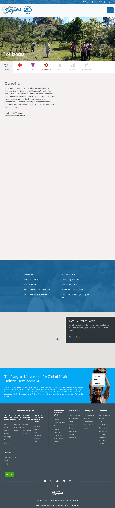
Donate (9, 475)
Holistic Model (103, 425)
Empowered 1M (89, 415)
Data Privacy (75, 506)
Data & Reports (89, 425)
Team (101, 422)
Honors (36, 432)
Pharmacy (37, 439)
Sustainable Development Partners (103, 431)
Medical (6, 430)
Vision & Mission (104, 415)
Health (6, 427)
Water (25, 434)
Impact (6, 443)
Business (7, 440)
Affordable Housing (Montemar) (58, 429)
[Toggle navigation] (110, 10)
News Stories (9, 467)
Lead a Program (74, 415)
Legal (16, 430)
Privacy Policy (63, 506)
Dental (25, 427)
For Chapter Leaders (11, 457)
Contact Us (102, 444)
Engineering (18, 427)
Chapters (87, 2)
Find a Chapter (74, 418)
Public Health (27, 430)
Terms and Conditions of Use (45, 506)
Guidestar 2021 (98, 380)
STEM (6, 424)
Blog (6, 464)
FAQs (6, 461)
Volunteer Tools (98, 2)
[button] (57, 339)
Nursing (36, 429)
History (101, 418)
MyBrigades (109, 2)
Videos (86, 428)
